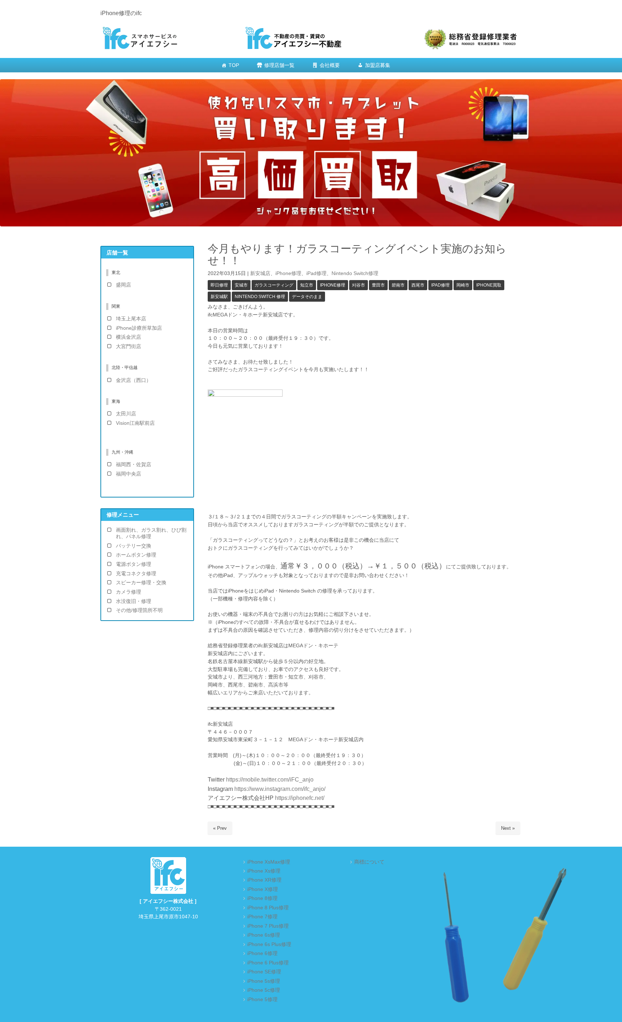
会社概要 (330, 65)
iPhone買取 (488, 285)
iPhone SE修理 (264, 971)
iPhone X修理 (262, 889)
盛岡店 (123, 285)
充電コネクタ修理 (136, 573)
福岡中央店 (128, 474)
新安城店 (260, 273)
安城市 (241, 285)
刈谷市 (358, 285)
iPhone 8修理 (262, 898)
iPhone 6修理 (262, 953)
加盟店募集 (377, 65)
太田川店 (126, 414)
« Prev (220, 828)
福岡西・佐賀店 (133, 464)
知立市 (306, 285)
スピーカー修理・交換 (141, 582)
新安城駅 (219, 296)
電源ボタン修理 (133, 564)
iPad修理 (316, 273)
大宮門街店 (128, 346)
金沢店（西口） (133, 380)
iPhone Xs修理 (263, 871)
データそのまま (307, 296)
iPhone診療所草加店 (139, 328)
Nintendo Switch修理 (355, 273)
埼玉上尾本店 (131, 318)
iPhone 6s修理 (263, 935)
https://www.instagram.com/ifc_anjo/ (279, 789)
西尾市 (417, 285)
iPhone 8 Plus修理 (268, 907)
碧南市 (398, 285)
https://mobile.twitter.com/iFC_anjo (270, 779)
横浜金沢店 (128, 337)
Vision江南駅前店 (135, 423)
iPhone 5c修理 (263, 990)
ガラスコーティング (273, 285)
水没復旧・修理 (133, 601)
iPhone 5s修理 (263, 981)
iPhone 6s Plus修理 (269, 944)
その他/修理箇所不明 (139, 610)
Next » (508, 828)
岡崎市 (462, 285)
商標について (369, 862)
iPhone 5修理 (262, 999)
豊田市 (378, 285)
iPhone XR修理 (264, 880)
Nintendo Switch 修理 (260, 296)
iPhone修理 (288, 273)
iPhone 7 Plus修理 (268, 926)
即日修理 (219, 285)
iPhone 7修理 (262, 916)
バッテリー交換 (133, 546)
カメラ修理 (128, 592)
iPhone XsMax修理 (268, 862)
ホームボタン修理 (136, 555)
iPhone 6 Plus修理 (268, 962)
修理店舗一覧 (279, 65)
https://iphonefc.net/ (299, 798)
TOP (234, 65)
